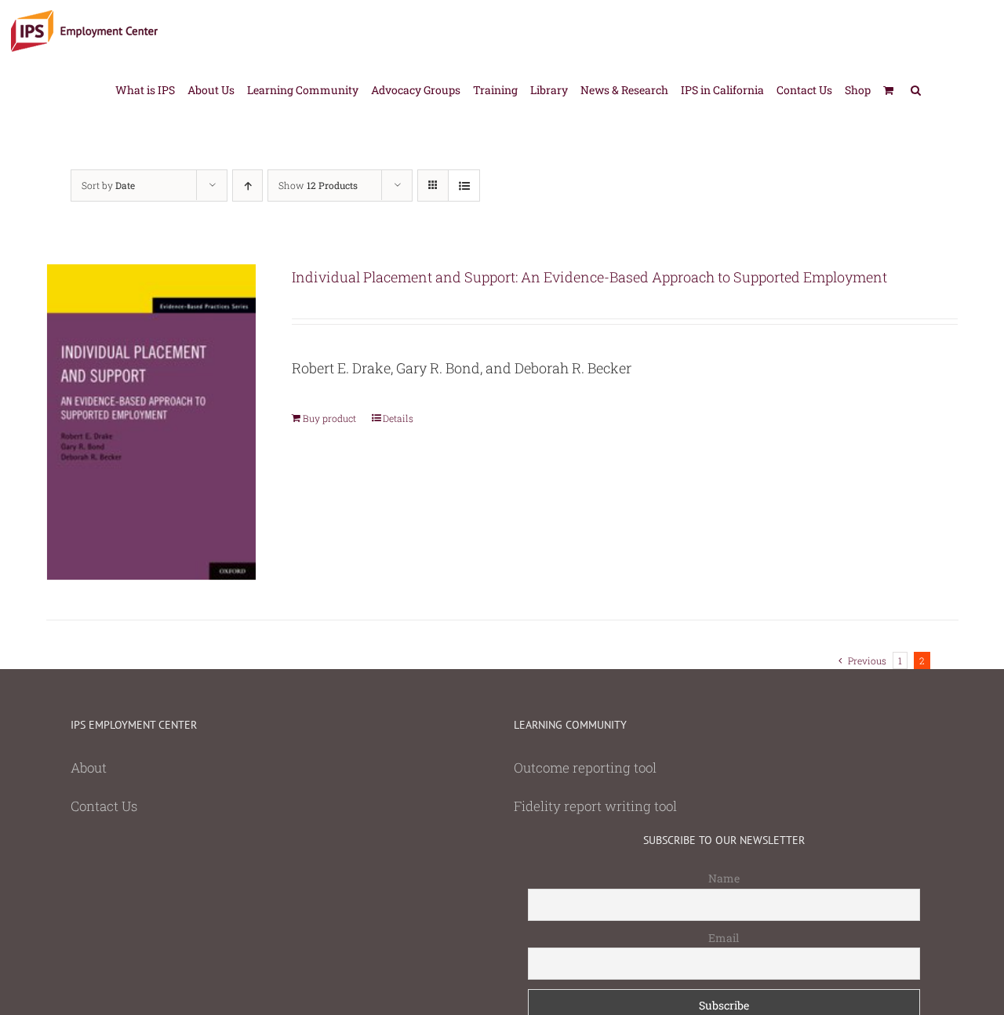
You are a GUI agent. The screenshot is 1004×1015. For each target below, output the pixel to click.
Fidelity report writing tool (595, 806)
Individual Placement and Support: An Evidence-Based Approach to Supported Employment (589, 276)
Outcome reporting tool (585, 768)
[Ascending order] (247, 185)
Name (724, 878)
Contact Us (104, 806)
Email (723, 937)
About (89, 768)
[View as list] (464, 185)
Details (398, 418)
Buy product (329, 418)
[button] (916, 89)
